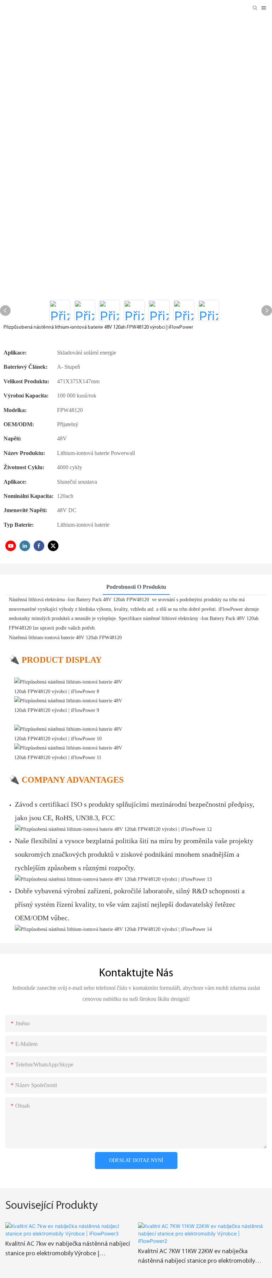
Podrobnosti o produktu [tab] (136, 587)
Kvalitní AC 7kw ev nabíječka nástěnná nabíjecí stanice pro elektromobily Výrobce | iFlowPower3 (67, 1250)
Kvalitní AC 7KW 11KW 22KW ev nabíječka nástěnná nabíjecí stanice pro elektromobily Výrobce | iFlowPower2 (196, 1257)
